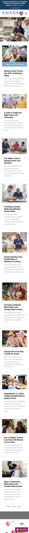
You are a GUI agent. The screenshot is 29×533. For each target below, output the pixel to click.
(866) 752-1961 (18, 5)
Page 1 (9, 506)
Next (19, 506)
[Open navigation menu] (26, 13)
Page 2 (14, 506)
